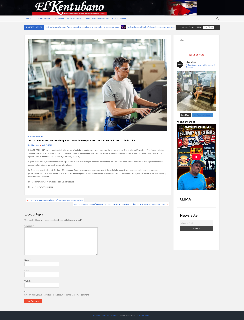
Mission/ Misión (74, 18)
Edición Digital (43, 18)
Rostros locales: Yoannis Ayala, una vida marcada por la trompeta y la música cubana (56, 27)
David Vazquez (33, 145)
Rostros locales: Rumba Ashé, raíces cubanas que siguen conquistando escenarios (137, 27)
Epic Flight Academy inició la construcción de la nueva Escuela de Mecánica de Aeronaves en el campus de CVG (119, 204)
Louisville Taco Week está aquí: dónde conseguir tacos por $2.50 (56, 200)
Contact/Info (119, 18)
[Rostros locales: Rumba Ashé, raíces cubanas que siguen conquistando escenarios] (98, 27)
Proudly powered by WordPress (106, 315)
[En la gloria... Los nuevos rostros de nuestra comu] (196, 91)
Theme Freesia (144, 315)
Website (28, 281)
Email (27, 270)
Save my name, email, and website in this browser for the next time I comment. (56, 295)
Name (27, 260)
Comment (29, 226)
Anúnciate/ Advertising (97, 18)
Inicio (29, 18)
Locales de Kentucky (36, 136)
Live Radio (59, 18)
